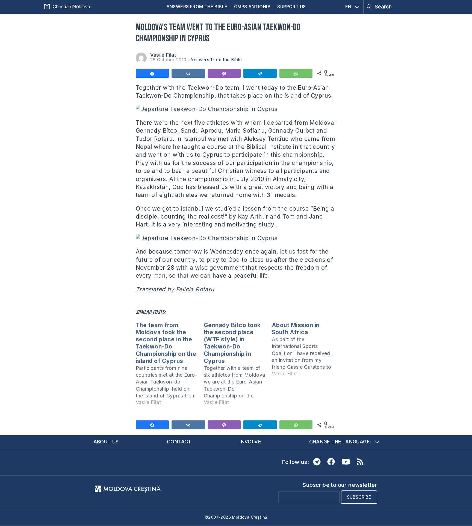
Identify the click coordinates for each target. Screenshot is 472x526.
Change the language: (340, 441)
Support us (291, 6)
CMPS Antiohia (252, 6)
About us (106, 441)
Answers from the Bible (197, 6)
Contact (179, 441)
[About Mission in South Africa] (306, 352)
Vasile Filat (163, 55)
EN (348, 6)
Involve (250, 441)
